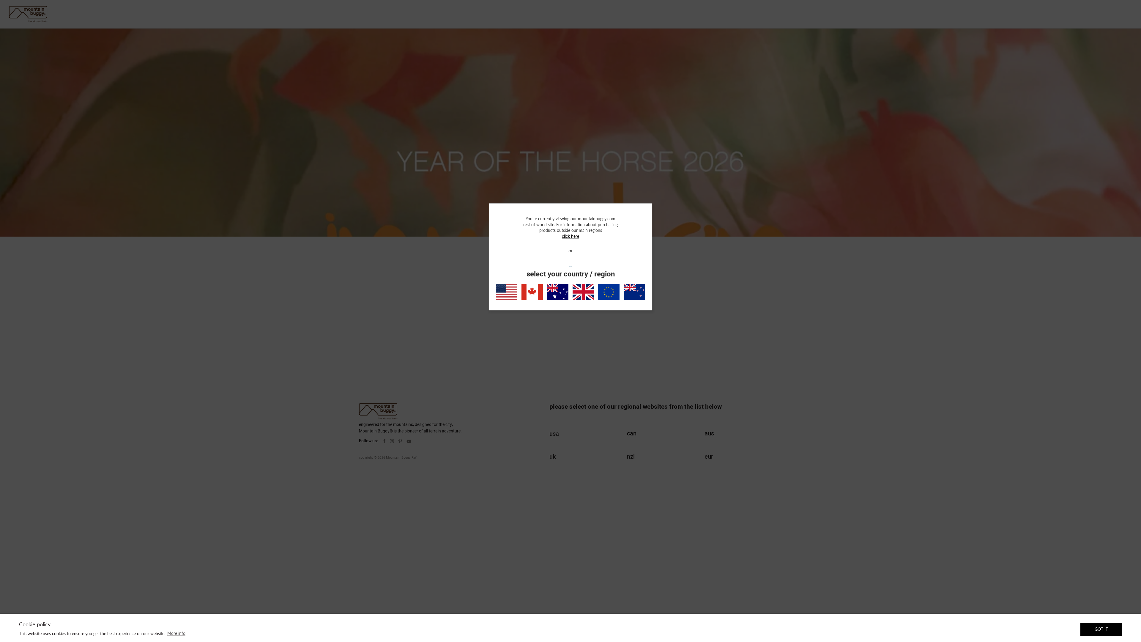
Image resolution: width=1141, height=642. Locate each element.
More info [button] (176, 633)
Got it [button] (1101, 629)
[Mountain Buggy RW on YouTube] (408, 441)
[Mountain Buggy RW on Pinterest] (400, 441)
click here (570, 236)
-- (570, 266)
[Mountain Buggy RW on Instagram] (392, 441)
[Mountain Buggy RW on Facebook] (384, 441)
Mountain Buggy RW (401, 457)
